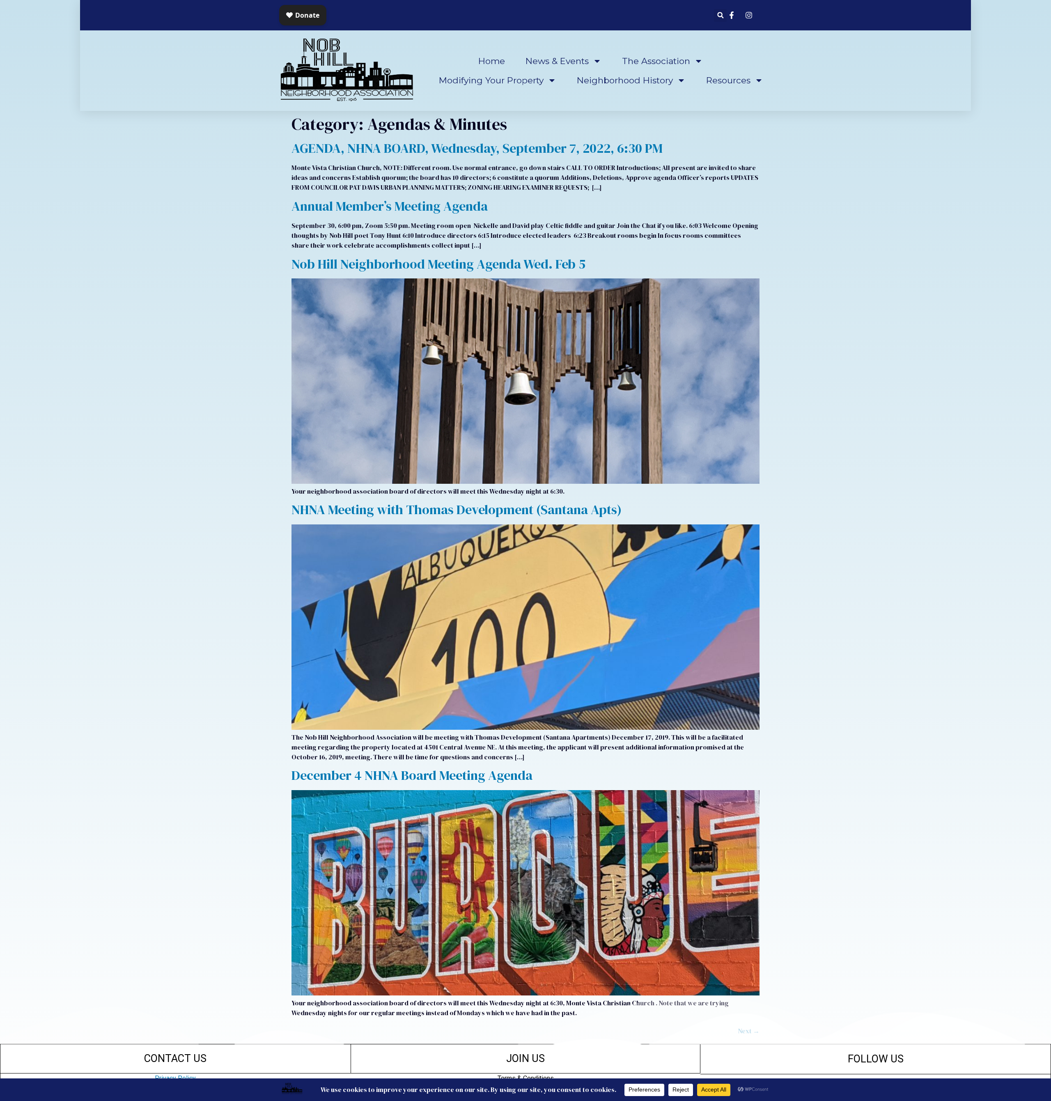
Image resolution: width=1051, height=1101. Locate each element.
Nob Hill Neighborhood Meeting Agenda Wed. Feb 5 (438, 264)
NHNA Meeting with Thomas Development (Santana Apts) (456, 510)
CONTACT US (175, 1058)
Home (491, 61)
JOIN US (525, 1058)
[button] (720, 15)
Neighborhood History (625, 80)
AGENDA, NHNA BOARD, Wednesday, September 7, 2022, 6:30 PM (477, 148)
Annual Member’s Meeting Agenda (389, 206)
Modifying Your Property (491, 80)
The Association (656, 61)
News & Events (557, 61)
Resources (728, 80)
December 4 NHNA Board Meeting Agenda (411, 775)
